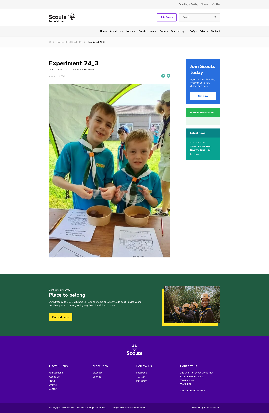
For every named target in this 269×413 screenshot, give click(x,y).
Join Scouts (167, 17)
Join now (203, 96)
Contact (215, 31)
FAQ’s (193, 31)
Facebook (141, 372)
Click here (199, 390)
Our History (177, 31)
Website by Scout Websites (205, 407)
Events (142, 31)
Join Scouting (56, 372)
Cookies (216, 4)
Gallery (164, 31)
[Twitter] (168, 76)
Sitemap (205, 4)
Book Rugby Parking (188, 4)
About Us (115, 31)
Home (103, 31)
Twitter (140, 376)
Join (152, 31)
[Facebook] (163, 76)
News (129, 31)
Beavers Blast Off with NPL (69, 42)
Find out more (60, 317)
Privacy (204, 31)
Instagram (141, 381)
